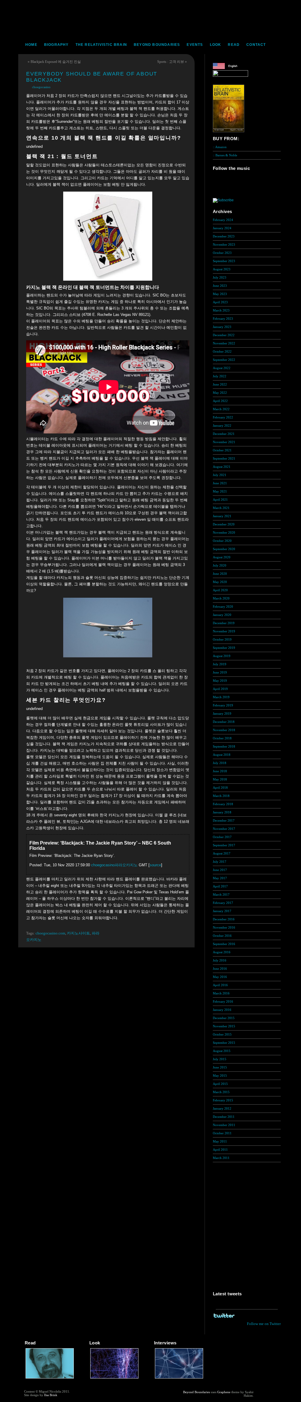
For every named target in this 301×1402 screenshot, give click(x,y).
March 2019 (221, 697)
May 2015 (220, 1075)
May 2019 (220, 680)
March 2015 (221, 1092)
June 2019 (220, 672)
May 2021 (220, 491)
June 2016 (220, 968)
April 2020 (220, 590)
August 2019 (221, 656)
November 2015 (224, 1026)
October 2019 (222, 639)
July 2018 (219, 763)
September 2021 (224, 458)
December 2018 (224, 721)
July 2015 (219, 1059)
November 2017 (224, 828)
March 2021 (221, 508)
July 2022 (219, 376)
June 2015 (220, 1067)
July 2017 (219, 861)
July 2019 (219, 664)
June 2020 (220, 573)
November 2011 (224, 1125)
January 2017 (222, 911)
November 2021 (224, 442)
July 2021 (219, 475)
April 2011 (220, 1149)
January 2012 (222, 1108)
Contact (256, 45)
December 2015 (224, 1018)
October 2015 (222, 1034)
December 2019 (224, 623)
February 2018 (223, 804)
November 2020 (224, 532)
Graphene (223, 1392)
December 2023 (224, 236)
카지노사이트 (78, 933)
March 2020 (221, 598)
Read (234, 45)
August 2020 (221, 557)
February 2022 (223, 417)
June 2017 (220, 870)
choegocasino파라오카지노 (114, 865)
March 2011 (221, 1158)
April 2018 (220, 787)
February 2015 (223, 1100)
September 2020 (224, 549)
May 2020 (220, 582)
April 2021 (220, 499)
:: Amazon (220, 147)
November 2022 (224, 343)
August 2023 (221, 269)
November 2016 (224, 927)
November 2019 (224, 631)
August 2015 (221, 1051)
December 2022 (224, 335)
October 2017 (222, 837)
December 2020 (224, 524)
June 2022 (220, 384)
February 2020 (223, 606)
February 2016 (223, 1001)
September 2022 (224, 359)
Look (215, 45)
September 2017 (224, 845)
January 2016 (222, 1009)
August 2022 (221, 368)
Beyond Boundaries (157, 45)
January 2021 (222, 516)
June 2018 (220, 771)
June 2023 (220, 285)
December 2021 (224, 433)
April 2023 (220, 302)
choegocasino (41, 87)
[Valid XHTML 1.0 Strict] (265, 1392)
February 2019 (223, 705)
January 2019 (222, 713)
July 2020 (219, 565)
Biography (56, 45)
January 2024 (222, 228)
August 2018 (221, 754)
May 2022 (220, 392)
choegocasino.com (50, 933)
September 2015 (224, 1042)
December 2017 (224, 820)
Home (31, 45)
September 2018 (224, 746)
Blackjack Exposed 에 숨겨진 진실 (56, 62)
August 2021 (221, 466)
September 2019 (224, 647)
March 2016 (221, 993)
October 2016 (222, 935)
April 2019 (220, 689)
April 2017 (220, 886)
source (155, 865)
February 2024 (223, 220)
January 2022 (222, 425)
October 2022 (222, 351)
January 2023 (222, 327)
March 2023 (221, 310)
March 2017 (221, 894)
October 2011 (222, 1133)
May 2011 (220, 1141)
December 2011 (224, 1116)
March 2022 (221, 409)
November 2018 (224, 730)
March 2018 (221, 796)
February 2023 (223, 318)
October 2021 (222, 450)
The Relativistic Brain (101, 45)
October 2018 (222, 738)
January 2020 (222, 615)
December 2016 (224, 919)
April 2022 (220, 401)
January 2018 (222, 812)
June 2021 (220, 483)
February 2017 (223, 902)
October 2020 (222, 540)
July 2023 (219, 277)
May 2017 (220, 878)
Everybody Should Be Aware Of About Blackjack (91, 77)
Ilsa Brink (50, 1395)
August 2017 (221, 853)
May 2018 (220, 779)
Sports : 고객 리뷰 (170, 62)
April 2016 (220, 985)
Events (195, 45)
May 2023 (220, 294)
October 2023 (222, 252)
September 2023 (224, 261)
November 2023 (224, 244)
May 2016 (220, 977)
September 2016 (224, 944)
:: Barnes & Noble (225, 155)
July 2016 (219, 960)
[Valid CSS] (265, 1396)
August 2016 (221, 952)
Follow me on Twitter (264, 1323)
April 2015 (220, 1084)
